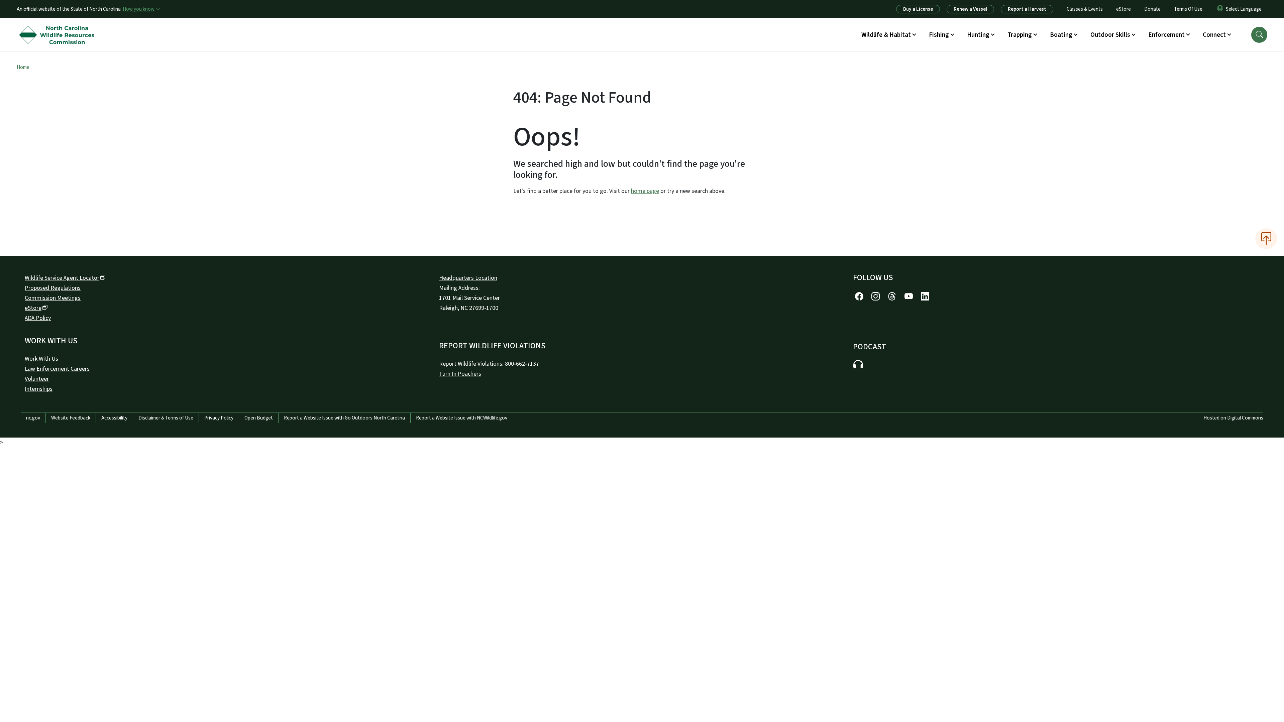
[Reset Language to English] (1220, 9)
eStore (1123, 9)
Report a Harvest (1027, 9)
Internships (38, 389)
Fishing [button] (939, 34)
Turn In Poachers (460, 374)
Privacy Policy (218, 418)
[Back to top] (1266, 238)
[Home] (58, 27)
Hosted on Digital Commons (1233, 418)
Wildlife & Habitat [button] (886, 34)
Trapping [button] (1019, 34)
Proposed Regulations (53, 288)
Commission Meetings (53, 298)
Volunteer (37, 379)
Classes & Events (1085, 9)
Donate (1152, 9)
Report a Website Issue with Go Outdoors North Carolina (344, 418)
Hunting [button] (978, 34)
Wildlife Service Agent (62, 278)
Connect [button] (1214, 34)
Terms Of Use (1188, 9)
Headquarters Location (468, 278)
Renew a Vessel (970, 9)
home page (645, 191)
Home (23, 67)
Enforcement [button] (1166, 34)
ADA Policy (38, 318)
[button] (1259, 35)
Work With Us (41, 359)
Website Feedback (70, 418)
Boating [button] (1061, 34)
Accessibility (114, 418)
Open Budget (258, 418)
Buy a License (918, 9)
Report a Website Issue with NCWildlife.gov (461, 418)
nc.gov (33, 418)
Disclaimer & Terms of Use (165, 418)
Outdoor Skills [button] (1110, 34)
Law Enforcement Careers (57, 369)
